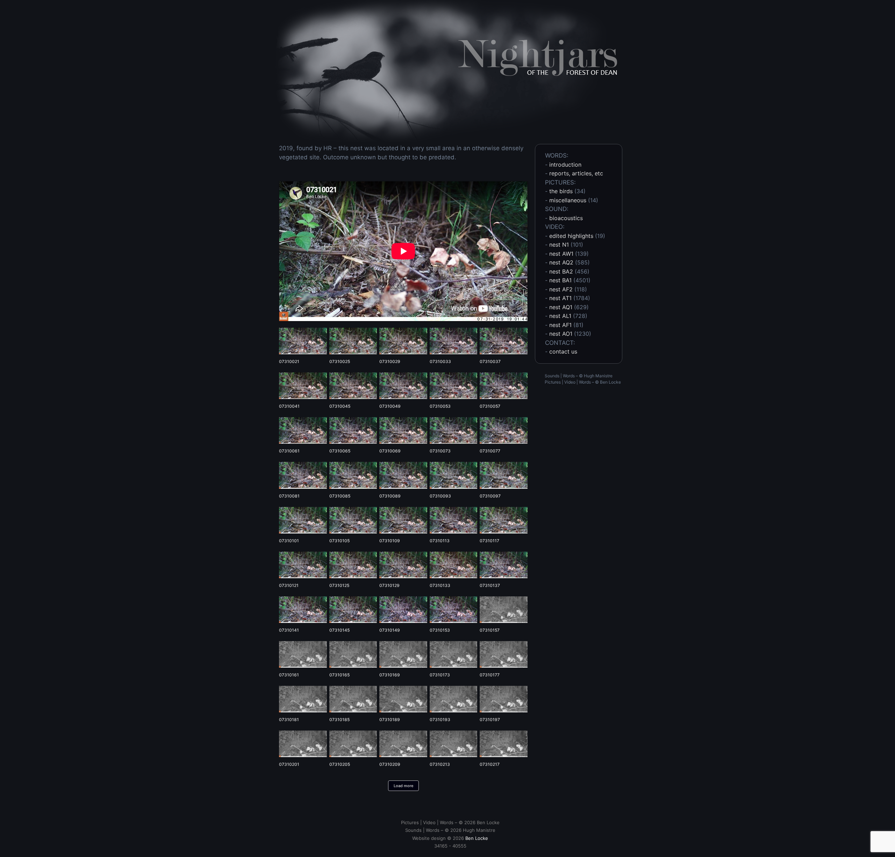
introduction (565, 164)
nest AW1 (561, 253)
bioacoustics (566, 218)
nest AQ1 (560, 307)
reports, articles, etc (576, 173)
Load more (403, 785)
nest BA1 (560, 280)
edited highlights (571, 235)
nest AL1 (560, 315)
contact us (563, 351)
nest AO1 (560, 333)
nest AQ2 (561, 262)
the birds (561, 191)
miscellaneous (567, 200)
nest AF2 (561, 289)
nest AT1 (560, 298)
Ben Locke (610, 382)
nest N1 (559, 244)
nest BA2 (561, 271)
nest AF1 (560, 324)
